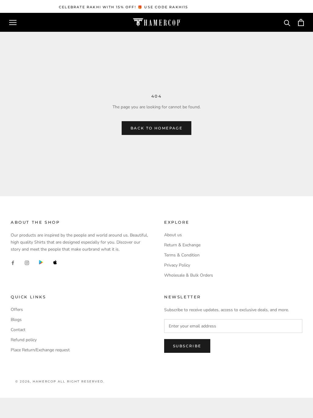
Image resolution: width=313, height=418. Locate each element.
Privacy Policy (177, 265)
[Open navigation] (13, 22)
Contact (18, 330)
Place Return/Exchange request (40, 350)
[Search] (287, 22)
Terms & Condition (182, 255)
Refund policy (24, 340)
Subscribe (187, 346)
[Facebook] (13, 262)
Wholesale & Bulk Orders (188, 275)
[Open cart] (301, 22)
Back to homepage (156, 128)
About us (173, 235)
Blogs (16, 320)
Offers (17, 309)
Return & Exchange (182, 245)
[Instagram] (27, 262)
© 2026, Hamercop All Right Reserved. (60, 381)
